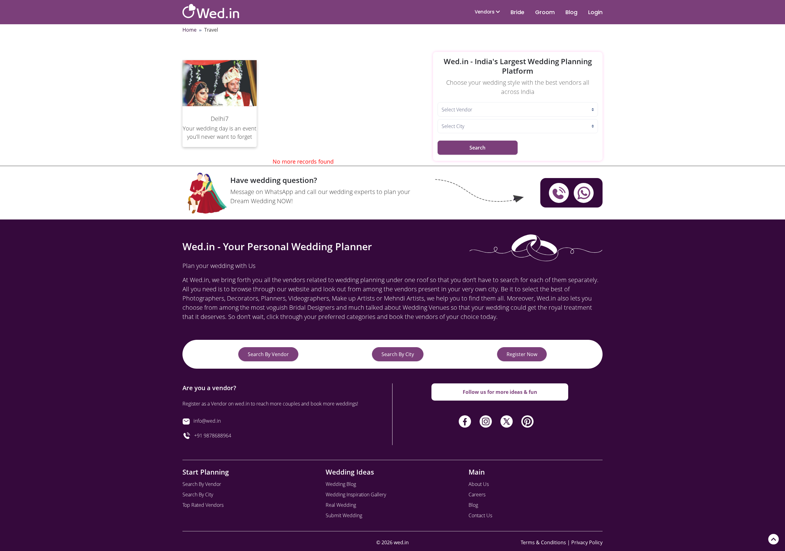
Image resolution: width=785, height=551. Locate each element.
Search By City (397, 354)
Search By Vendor (268, 354)
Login (595, 12)
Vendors (485, 12)
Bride (517, 12)
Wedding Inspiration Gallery (356, 494)
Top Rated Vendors (203, 505)
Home (189, 29)
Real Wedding (341, 505)
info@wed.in (207, 420)
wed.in (401, 542)
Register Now (522, 354)
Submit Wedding (344, 515)
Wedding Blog (341, 484)
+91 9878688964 (210, 435)
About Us (479, 484)
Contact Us (480, 515)
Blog (571, 12)
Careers (477, 494)
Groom (545, 12)
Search (477, 147)
